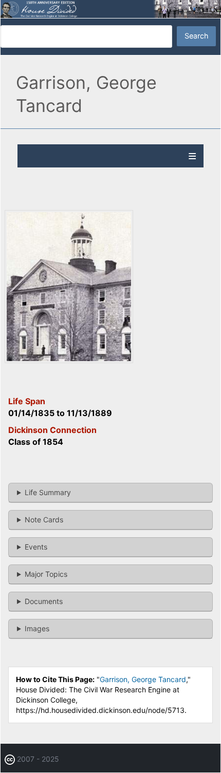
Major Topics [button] (46, 574)
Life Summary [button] (48, 492)
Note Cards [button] (44, 519)
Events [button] (36, 546)
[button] (69, 360)
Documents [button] (44, 601)
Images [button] (37, 628)
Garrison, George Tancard (143, 679)
